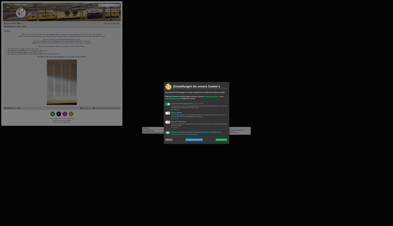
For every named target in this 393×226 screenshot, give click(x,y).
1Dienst (175, 118)
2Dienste (176, 109)
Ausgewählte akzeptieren (194, 140)
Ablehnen (169, 140)
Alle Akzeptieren (221, 140)
